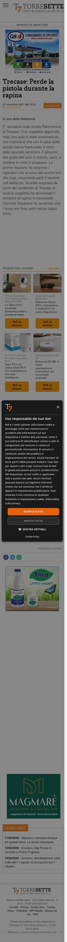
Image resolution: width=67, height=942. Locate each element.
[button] (32, 529)
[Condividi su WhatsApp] (19, 557)
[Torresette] (38, 8)
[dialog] (32, 471)
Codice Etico (38, 907)
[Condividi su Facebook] (6, 557)
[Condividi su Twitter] (12, 557)
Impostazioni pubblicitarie (33, 490)
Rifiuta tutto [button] (33, 520)
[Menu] (5, 5)
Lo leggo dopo (53, 105)
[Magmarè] (33, 796)
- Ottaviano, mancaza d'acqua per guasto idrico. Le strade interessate (31, 840)
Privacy (24, 907)
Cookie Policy (32, 536)
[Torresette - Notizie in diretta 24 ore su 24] (32, 891)
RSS (35, 914)
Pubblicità (21, 910)
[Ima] (32, 588)
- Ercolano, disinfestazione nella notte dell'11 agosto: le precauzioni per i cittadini (32, 862)
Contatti (13, 907)
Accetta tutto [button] (33, 511)
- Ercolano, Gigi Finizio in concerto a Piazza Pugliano (28, 850)
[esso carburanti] (32, 52)
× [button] (57, 407)
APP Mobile (36, 910)
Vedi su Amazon (17, 323)
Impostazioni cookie (32, 499)
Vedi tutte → (55, 268)
